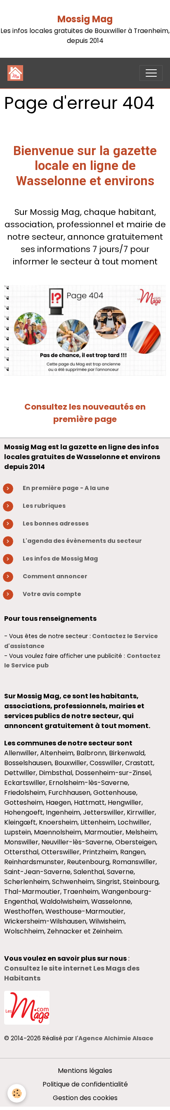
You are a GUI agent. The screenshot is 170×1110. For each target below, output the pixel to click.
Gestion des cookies (85, 1098)
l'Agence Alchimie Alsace (114, 1038)
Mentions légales (85, 1070)
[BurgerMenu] (151, 73)
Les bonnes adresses (56, 523)
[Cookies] (16, 1093)
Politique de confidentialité (85, 1084)
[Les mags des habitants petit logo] (27, 1007)
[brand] (17, 73)
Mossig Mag (85, 19)
